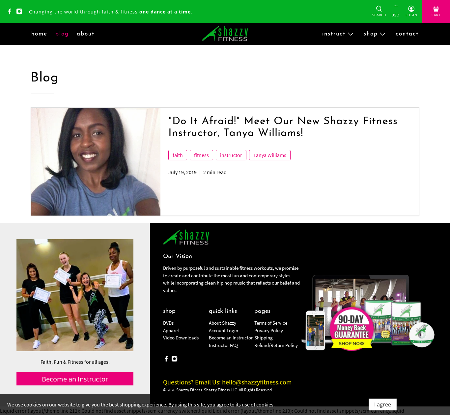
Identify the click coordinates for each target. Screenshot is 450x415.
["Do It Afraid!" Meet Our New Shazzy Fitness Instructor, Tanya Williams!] (95, 162)
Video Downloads (181, 337)
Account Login (223, 330)
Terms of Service (270, 323)
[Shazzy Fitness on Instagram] (21, 13)
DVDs (168, 323)
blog (62, 34)
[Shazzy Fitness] (225, 34)
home (39, 34)
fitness (201, 155)
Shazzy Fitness (189, 389)
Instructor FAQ (223, 345)
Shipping (263, 337)
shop (371, 34)
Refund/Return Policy (276, 345)
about (86, 34)
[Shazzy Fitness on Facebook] (11, 13)
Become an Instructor (231, 337)
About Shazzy (222, 323)
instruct (334, 34)
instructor (231, 155)
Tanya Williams (269, 155)
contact (407, 34)
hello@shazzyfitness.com (257, 382)
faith (178, 155)
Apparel (171, 330)
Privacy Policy (268, 330)
